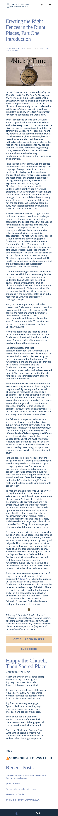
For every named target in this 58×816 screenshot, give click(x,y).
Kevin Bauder (17, 48)
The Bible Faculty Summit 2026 (23, 800)
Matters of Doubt (15, 794)
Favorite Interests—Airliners (21, 789)
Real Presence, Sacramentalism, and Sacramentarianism (26, 777)
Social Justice (13, 783)
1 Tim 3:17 (23, 578)
